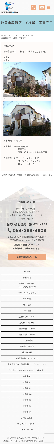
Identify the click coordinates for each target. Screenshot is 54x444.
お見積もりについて (27, 316)
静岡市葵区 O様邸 (27, 328)
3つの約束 (27, 298)
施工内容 (27, 304)
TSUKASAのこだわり (27, 292)
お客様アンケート (27, 322)
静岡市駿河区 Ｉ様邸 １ (39, 175)
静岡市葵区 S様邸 (27, 334)
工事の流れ (27, 310)
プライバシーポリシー (27, 424)
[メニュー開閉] (48, 7)
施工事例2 (27, 382)
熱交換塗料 (27, 352)
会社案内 (27, 277)
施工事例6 (27, 406)
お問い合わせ (27, 418)
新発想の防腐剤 (27, 346)
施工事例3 (27, 388)
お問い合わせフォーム (27, 257)
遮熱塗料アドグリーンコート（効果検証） (27, 370)
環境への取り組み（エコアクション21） (27, 285)
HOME (3, 35)
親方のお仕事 (28, 35)
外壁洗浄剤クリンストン (27, 358)
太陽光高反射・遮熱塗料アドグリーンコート (27, 364)
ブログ (14, 35)
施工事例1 (27, 376)
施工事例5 (27, 400)
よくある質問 (27, 340)
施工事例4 (27, 394)
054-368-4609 (29, 230)
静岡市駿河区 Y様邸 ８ (14, 175)
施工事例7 (27, 412)
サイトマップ (27, 430)
